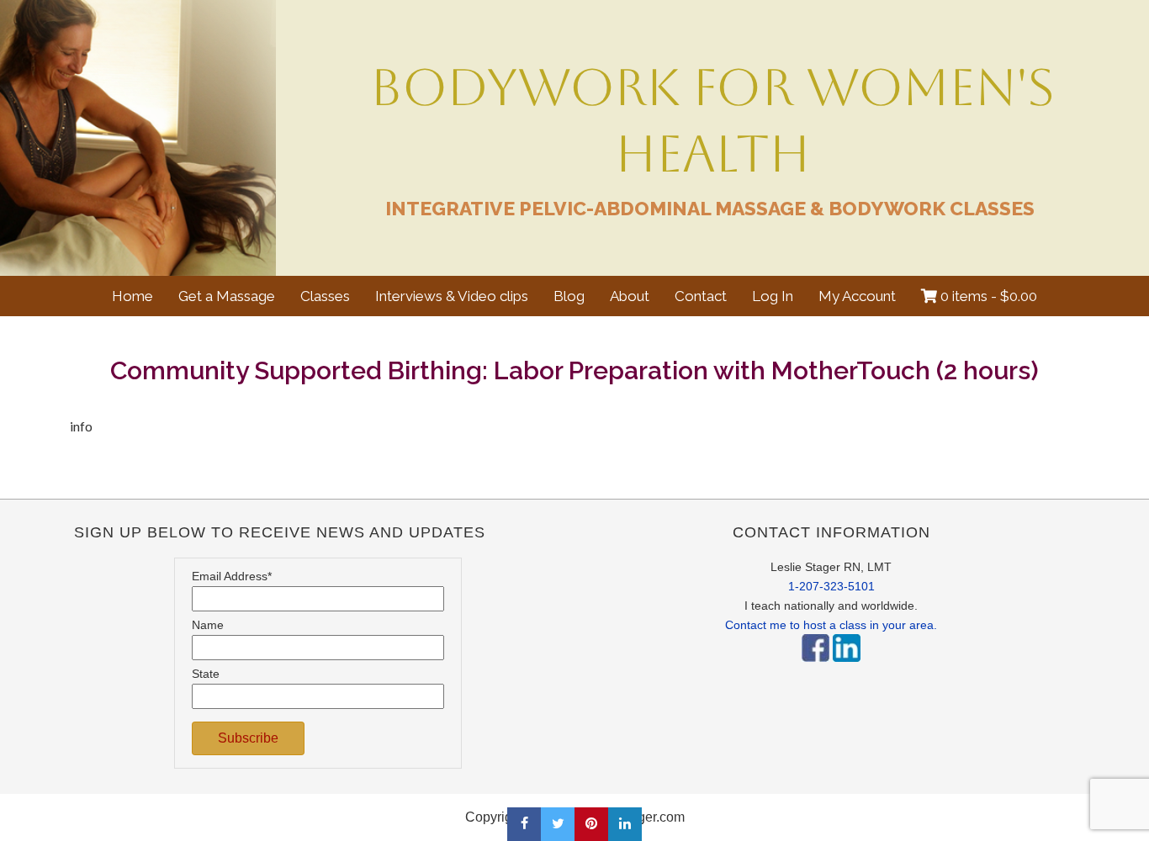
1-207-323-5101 (831, 586)
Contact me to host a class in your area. (831, 625)
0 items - (987, 296)
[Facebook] (815, 666)
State (206, 673)
